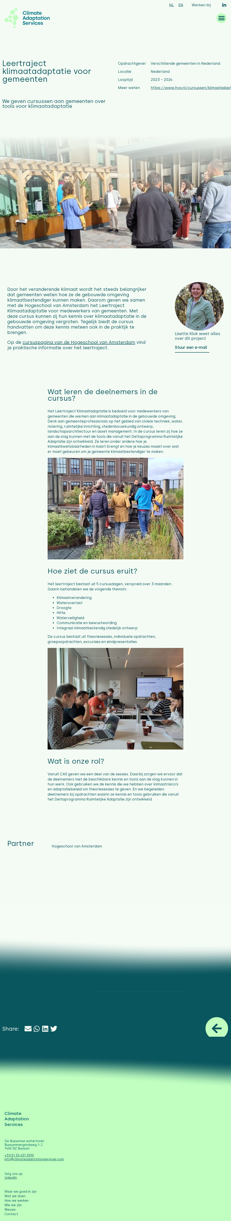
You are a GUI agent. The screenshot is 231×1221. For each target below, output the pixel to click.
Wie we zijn (13, 1205)
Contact (11, 1214)
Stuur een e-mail (191, 347)
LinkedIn (11, 1178)
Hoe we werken (17, 1201)
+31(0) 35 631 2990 (19, 1155)
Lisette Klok (186, 333)
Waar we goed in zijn (21, 1192)
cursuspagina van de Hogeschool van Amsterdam (79, 342)
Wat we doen (15, 1196)
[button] (221, 18)
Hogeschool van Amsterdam (77, 846)
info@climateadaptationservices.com (34, 1159)
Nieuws (10, 1210)
